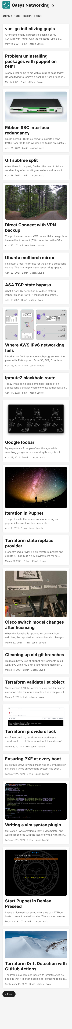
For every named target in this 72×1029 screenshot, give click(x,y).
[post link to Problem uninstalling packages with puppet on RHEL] (36, 68)
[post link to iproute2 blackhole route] (36, 385)
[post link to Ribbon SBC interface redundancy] (36, 120)
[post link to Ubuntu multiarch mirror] (36, 264)
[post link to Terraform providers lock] (36, 727)
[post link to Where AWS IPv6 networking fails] (36, 338)
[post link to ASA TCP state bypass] (36, 292)
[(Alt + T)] (53, 5)
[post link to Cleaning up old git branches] (36, 662)
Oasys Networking (30, 5)
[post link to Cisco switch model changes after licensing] (36, 607)
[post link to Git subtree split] (36, 167)
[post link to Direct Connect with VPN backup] (36, 216)
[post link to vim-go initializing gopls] (36, 36)
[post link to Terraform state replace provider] (36, 550)
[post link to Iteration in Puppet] (36, 499)
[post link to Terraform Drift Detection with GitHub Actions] (36, 958)
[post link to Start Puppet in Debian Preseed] (36, 886)
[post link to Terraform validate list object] (36, 689)
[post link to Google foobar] (36, 431)
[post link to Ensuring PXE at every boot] (36, 766)
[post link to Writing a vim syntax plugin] (36, 812)
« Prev (9, 994)
